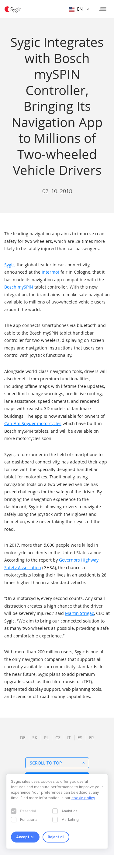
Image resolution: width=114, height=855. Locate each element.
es (80, 737)
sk (34, 737)
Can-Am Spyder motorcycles (32, 423)
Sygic (9, 265)
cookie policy (83, 798)
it (69, 737)
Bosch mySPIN (18, 287)
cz (57, 737)
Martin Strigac (79, 613)
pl (46, 737)
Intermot (50, 272)
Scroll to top (46, 763)
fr (91, 737)
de (23, 737)
